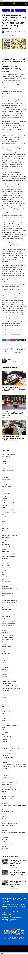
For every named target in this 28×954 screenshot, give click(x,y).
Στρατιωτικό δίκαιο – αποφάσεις (9, 782)
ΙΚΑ (2, 665)
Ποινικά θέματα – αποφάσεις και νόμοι (11, 748)
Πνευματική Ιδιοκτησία (7, 746)
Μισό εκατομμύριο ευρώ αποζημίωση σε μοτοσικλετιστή (8, 349)
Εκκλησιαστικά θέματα (7, 593)
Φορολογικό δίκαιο (6, 841)
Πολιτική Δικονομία (6, 753)
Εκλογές (4, 595)
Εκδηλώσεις (4, 591)
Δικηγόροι (4, 574)
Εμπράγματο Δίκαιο (6, 609)
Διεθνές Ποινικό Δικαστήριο (8, 556)
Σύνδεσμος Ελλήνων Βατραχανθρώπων (11, 789)
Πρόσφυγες (4, 768)
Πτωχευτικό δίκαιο (6, 775)
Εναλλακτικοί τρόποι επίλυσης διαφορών (11, 611)
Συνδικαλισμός (5, 791)
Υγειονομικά (5, 828)
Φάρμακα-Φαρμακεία (7, 835)
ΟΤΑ (3, 734)
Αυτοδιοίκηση (5, 500)
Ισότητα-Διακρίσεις (6, 667)
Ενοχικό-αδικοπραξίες (7, 625)
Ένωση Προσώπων (6, 628)
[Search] (26, 4)
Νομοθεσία (4, 718)
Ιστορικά (4, 669)
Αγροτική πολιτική (6, 456)
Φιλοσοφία (4, 839)
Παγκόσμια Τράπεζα (6, 736)
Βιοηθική (4, 507)
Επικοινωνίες (5, 632)
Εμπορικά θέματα (6, 607)
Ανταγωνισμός (5, 477)
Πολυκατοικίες (5, 760)
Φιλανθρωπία (5, 837)
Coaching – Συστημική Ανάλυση (9, 454)
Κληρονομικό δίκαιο (6, 683)
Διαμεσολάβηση (6, 537)
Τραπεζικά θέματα (6, 821)
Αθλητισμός (4, 461)
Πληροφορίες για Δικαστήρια (9, 743)
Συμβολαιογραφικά (6, 784)
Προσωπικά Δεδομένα (7, 770)
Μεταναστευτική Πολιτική (8, 702)
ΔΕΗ (3, 526)
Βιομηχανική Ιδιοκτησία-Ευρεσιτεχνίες (11, 509)
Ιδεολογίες (4, 660)
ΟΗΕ (3, 723)
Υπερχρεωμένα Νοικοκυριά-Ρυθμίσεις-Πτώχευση (13, 832)
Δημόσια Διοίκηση (6, 528)
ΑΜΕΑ (3, 468)
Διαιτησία (4, 533)
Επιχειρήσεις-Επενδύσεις (8, 637)
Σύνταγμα (4, 801)
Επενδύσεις (4, 630)
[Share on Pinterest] (12, 35)
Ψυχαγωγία (4, 851)
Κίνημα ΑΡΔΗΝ (5, 679)
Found (1, 953)
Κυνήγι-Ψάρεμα (5, 692)
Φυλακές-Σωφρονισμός (7, 844)
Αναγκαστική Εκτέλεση (7, 470)
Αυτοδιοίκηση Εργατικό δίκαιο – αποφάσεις (12, 503)
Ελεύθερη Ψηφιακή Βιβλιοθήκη (9, 600)
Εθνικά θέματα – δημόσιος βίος (9, 588)
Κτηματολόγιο (5, 690)
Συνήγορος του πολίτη (7, 798)
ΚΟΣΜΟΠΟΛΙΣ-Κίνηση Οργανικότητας (11, 688)
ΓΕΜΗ (3, 514)
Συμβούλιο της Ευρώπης (7, 787)
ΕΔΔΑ (3, 584)
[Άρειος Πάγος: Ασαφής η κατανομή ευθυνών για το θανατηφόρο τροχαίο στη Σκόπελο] (14, 402)
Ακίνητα (4, 463)
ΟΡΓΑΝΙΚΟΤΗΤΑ (5, 732)
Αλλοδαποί (4, 465)
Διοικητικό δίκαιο (6, 577)
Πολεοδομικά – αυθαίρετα (8, 750)
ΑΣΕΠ (3, 491)
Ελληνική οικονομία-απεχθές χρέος (10, 602)
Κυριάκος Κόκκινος (7, 332)
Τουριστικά (4, 818)
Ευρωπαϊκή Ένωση (6, 646)
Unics (7, 31)
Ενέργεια (4, 618)
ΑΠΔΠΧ (3, 482)
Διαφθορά (4, 549)
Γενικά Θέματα (5, 516)
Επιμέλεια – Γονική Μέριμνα (8, 635)
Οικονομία (4, 727)
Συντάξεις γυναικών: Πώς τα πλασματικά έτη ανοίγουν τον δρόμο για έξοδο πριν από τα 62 (13, 438)
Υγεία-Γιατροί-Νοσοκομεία (8, 825)
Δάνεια (3, 521)
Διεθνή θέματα (5, 558)
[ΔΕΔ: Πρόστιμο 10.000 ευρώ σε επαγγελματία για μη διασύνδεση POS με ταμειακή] (14, 378)
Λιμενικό (4, 699)
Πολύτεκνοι (4, 762)
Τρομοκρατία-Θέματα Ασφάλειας (10, 823)
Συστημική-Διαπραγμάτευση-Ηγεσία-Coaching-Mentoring (14, 806)
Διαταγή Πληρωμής (6, 544)
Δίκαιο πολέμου (5, 563)
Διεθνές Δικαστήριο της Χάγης (9, 553)
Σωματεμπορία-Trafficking (8, 811)
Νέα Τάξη (4, 713)
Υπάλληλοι (4, 830)
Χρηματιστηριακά (6, 846)
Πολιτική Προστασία (7, 755)
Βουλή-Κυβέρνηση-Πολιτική (9, 512)
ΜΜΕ (14, 332)
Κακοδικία (4, 674)
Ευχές (3, 651)
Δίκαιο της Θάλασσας (7, 565)
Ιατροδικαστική (5, 658)
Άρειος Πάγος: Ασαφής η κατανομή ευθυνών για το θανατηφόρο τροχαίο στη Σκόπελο (13, 413)
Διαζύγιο (4, 530)
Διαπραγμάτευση (6, 540)
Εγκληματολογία (6, 581)
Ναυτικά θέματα (6, 711)
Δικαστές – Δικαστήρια (7, 567)
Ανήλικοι (4, 472)
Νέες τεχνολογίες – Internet (8, 716)
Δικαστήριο (4, 570)
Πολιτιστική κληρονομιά (7, 757)
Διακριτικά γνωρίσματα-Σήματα (9, 535)
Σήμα (3, 780)
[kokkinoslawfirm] (14, 4)
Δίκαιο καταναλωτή (6, 560)
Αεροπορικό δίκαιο (6, 459)
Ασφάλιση (4, 498)
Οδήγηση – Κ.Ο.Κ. (6, 720)
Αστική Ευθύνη (5, 493)
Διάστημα (4, 542)
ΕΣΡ (3, 642)
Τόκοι (3, 816)
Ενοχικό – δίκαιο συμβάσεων (9, 623)
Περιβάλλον (5, 741)
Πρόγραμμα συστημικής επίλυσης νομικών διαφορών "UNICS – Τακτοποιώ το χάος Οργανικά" (14, 765)
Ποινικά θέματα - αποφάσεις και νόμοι (20, 11)
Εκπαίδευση (5, 598)
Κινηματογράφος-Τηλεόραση (9, 681)
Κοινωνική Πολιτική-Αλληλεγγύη (10, 686)
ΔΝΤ (3, 579)
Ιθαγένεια (4, 662)
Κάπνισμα (4, 676)
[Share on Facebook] (8, 35)
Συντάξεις (4, 803)
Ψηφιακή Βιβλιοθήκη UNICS (8, 848)
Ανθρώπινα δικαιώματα (7, 475)
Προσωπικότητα (5, 773)
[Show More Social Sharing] (15, 35)
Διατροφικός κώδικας (7, 547)
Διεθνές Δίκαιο (5, 551)
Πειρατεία (4, 739)
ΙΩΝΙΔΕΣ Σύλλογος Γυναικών (8, 672)
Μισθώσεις (4, 704)
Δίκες (3, 572)
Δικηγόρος (5, 329)
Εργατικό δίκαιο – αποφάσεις (9, 639)
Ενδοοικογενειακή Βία (7, 616)
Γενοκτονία (4, 519)
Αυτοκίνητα (4, 505)
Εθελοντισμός (5, 586)
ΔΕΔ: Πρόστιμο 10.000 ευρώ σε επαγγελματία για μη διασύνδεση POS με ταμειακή (13, 389)
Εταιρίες (4, 644)
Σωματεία (4, 809)
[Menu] (2, 4)
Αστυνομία (4, 496)
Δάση (3, 523)
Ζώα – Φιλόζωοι (5, 653)
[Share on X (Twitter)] (10, 35)
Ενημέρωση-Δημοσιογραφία (5, 11)
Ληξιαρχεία (4, 697)
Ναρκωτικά (4, 709)
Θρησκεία (4, 655)
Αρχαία (3, 489)
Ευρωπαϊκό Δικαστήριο (7, 648)
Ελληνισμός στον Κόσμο (7, 604)
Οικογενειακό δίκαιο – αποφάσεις (10, 725)
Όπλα (3, 730)
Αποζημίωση (5, 484)
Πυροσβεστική (5, 777)
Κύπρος (3, 695)
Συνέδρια (4, 794)
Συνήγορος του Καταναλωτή (8, 796)
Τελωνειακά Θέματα (6, 814)
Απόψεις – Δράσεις (6, 486)
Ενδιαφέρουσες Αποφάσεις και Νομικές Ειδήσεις (13, 614)
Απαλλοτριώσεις (6, 479)
